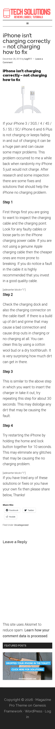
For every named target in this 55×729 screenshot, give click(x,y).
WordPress (33, 711)
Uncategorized (21, 525)
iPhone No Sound (27, 13)
